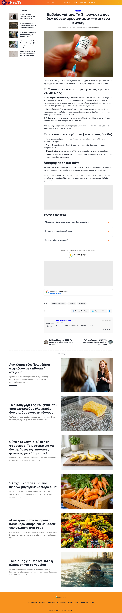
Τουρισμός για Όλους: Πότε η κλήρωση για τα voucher (31, 563)
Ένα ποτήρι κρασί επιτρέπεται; (58, 231)
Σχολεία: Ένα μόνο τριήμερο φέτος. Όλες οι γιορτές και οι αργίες (28, 25)
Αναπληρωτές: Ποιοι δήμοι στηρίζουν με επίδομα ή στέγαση (29, 368)
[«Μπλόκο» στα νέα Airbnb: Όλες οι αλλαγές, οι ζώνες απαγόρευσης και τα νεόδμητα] (13, 44)
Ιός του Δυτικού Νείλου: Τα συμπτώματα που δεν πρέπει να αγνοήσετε (28, 54)
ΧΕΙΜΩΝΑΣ (82, 303)
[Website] (103, 330)
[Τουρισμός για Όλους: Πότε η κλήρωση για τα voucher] (87, 569)
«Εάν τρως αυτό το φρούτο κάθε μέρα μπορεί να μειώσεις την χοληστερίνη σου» (32, 524)
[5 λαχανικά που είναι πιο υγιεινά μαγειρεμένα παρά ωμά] (87, 491)
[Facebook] (105, 330)
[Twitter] (108, 330)
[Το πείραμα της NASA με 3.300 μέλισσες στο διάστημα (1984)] (13, 34)
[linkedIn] (110, 311)
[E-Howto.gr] (12, 2)
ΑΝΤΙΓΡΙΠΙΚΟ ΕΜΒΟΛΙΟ (59, 303)
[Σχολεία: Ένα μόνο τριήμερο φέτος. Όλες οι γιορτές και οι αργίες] (13, 25)
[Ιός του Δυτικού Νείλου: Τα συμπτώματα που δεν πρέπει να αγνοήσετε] (13, 54)
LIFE (78, 10)
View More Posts (106, 320)
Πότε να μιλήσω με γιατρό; (57, 240)
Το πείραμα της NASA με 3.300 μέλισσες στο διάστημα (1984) (28, 34)
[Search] (119, 2)
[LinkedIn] (110, 330)
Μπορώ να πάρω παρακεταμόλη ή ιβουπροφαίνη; (67, 222)
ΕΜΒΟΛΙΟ (72, 303)
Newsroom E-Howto (94, 27)
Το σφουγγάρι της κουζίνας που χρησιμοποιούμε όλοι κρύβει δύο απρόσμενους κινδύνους (33, 408)
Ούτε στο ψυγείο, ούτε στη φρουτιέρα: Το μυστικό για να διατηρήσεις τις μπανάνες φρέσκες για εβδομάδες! (31, 447)
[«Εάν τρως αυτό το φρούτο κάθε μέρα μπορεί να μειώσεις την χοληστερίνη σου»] (87, 530)
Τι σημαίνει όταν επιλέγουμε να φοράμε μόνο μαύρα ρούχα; (27, 16)
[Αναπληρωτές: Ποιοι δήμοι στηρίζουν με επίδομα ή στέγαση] (87, 375)
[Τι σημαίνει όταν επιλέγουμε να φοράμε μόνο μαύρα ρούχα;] (13, 16)
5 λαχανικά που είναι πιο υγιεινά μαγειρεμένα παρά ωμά (33, 485)
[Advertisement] (78, 197)
